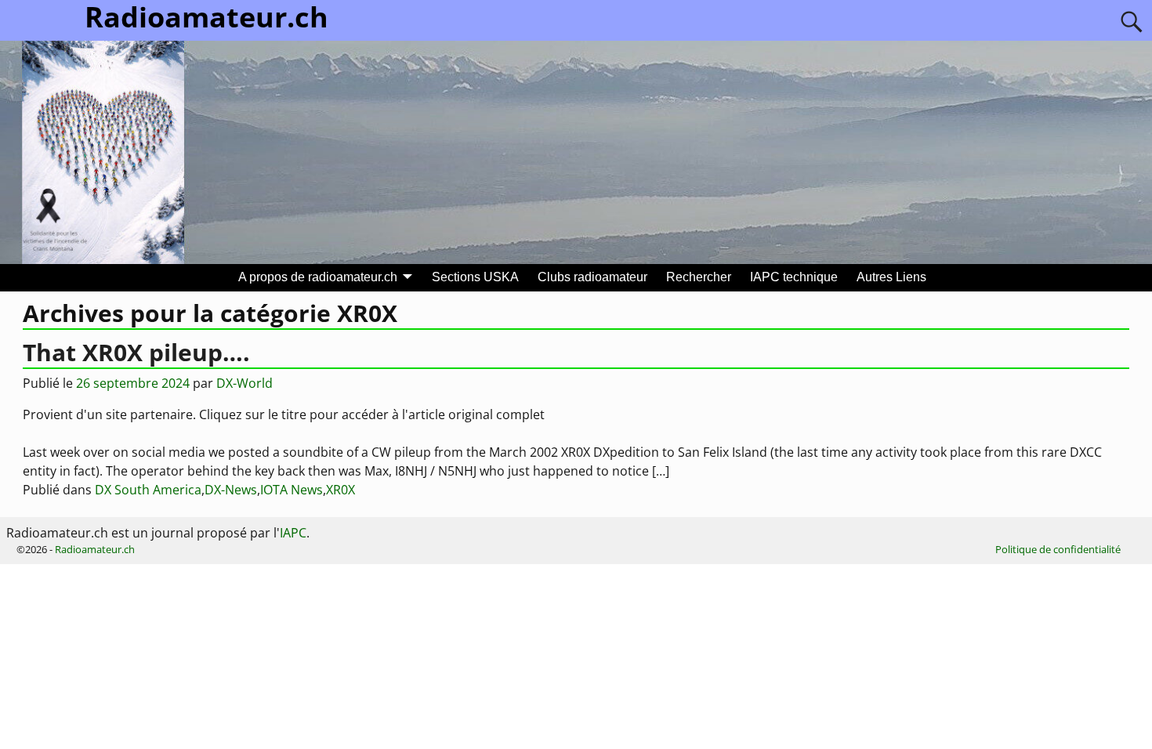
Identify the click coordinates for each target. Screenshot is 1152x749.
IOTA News (291, 489)
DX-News (231, 489)
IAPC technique (794, 277)
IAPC (293, 532)
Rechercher (698, 277)
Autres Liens (891, 277)
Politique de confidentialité (1058, 549)
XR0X (340, 489)
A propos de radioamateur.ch (317, 277)
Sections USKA (475, 277)
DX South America (148, 489)
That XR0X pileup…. (136, 352)
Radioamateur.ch (95, 549)
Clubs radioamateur (592, 277)
